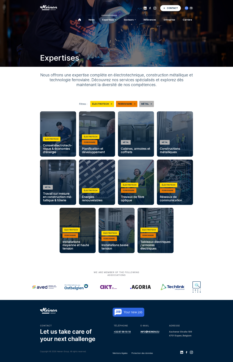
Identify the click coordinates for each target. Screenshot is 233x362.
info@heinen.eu (150, 331)
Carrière (187, 19)
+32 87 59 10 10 (122, 331)
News (92, 19)
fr (191, 8)
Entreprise (169, 19)
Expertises (108, 19)
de (186, 8)
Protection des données (142, 353)
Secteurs (129, 19)
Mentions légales (120, 353)
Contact (172, 8)
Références (150, 19)
